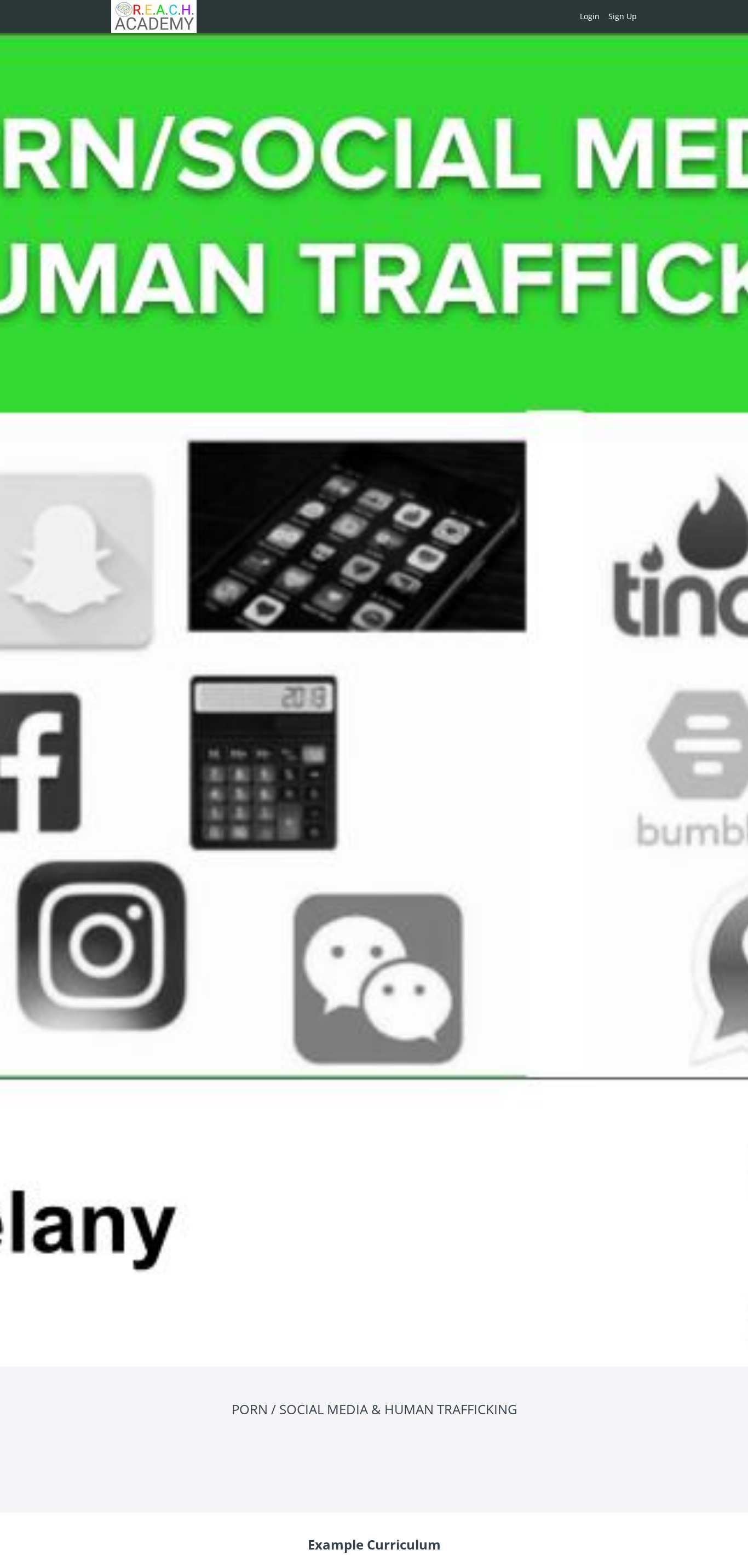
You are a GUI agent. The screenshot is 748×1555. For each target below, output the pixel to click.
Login (590, 16)
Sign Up (622, 16)
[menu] (604, 16)
